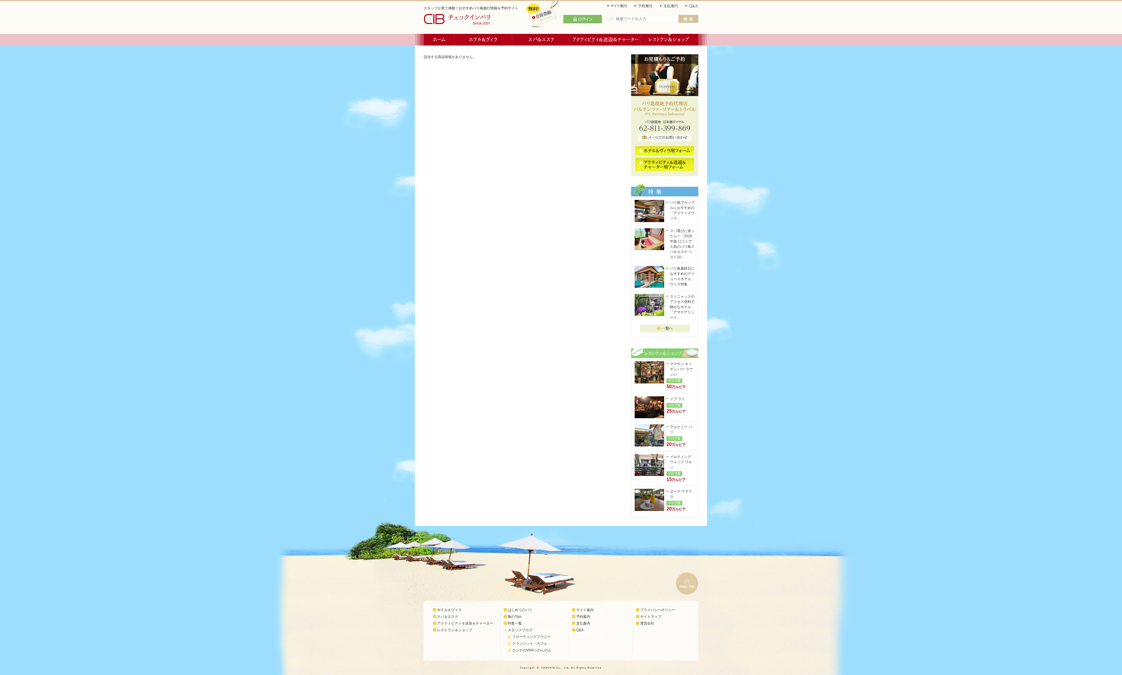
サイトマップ (650, 617)
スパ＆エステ (541, 40)
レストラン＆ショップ (669, 40)
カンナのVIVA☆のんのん (531, 650)
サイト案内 (617, 6)
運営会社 (647, 623)
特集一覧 (515, 623)
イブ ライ (677, 399)
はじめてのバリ (520, 610)
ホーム (439, 40)
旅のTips (515, 617)
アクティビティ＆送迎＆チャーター (605, 40)
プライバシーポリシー (657, 610)
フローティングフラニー (531, 637)
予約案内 (643, 6)
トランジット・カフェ (529, 643)
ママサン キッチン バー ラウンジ (681, 369)
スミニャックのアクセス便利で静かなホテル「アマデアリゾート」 (682, 307)
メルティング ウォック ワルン (681, 462)
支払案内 (669, 6)
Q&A (691, 6)
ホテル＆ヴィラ (483, 40)
